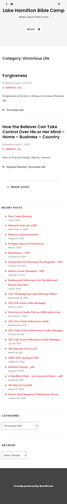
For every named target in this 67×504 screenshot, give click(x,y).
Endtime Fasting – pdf (21, 367)
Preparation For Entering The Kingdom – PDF (35, 262)
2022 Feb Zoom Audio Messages (27, 303)
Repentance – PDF (19, 253)
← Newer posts (18, 187)
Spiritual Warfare (17, 167)
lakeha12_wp (13, 87)
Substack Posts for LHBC (22, 225)
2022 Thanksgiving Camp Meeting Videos (32, 294)
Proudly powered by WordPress (33, 486)
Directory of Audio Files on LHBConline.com (34, 312)
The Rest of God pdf (20, 385)
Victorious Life (15, 110)
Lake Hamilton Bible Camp (33, 10)
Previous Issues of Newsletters (26, 243)
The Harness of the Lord (22, 348)
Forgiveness (14, 75)
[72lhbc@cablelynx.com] (11, 4)
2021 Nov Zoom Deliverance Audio (28, 321)
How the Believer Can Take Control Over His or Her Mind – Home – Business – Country (33, 132)
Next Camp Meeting (20, 216)
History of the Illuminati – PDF (26, 271)
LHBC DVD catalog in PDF (23, 358)
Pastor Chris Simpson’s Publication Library (33, 394)
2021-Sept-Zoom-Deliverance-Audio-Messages (35, 330)
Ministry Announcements (23, 234)
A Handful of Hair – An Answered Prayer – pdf (35, 376)
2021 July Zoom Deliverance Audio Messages (34, 339)
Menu (31, 29)
